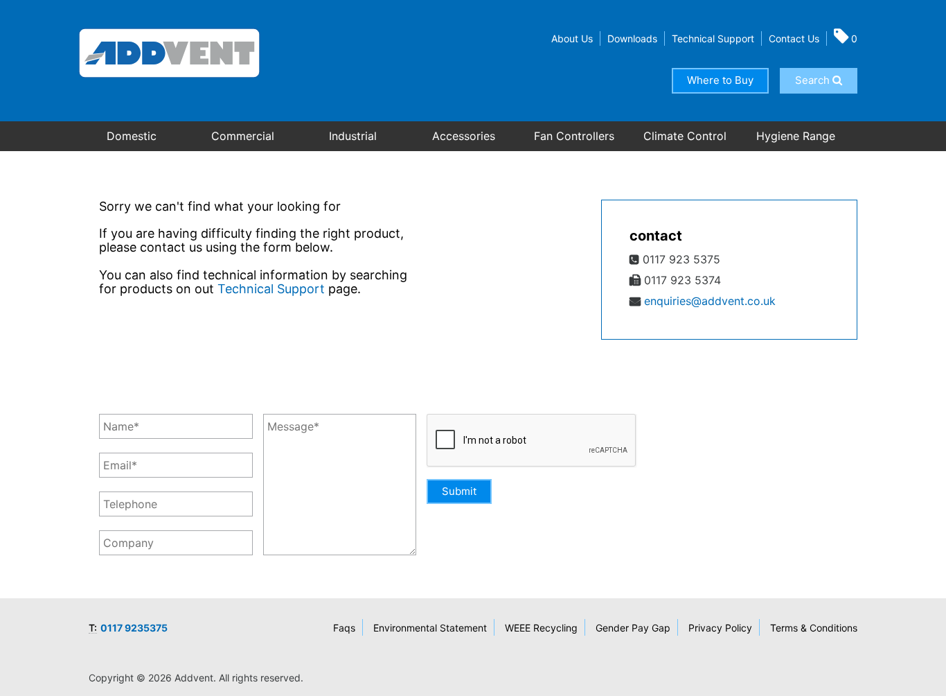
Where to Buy (720, 80)
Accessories (463, 136)
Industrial (353, 136)
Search (813, 80)
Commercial (242, 136)
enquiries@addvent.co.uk (710, 301)
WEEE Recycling (541, 628)
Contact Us (794, 38)
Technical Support (713, 38)
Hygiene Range (795, 136)
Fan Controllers (574, 136)
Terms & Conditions (813, 628)
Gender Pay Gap (633, 628)
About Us (572, 38)
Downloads (632, 38)
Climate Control (684, 136)
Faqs (344, 628)
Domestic (132, 136)
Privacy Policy (720, 628)
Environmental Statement (430, 628)
